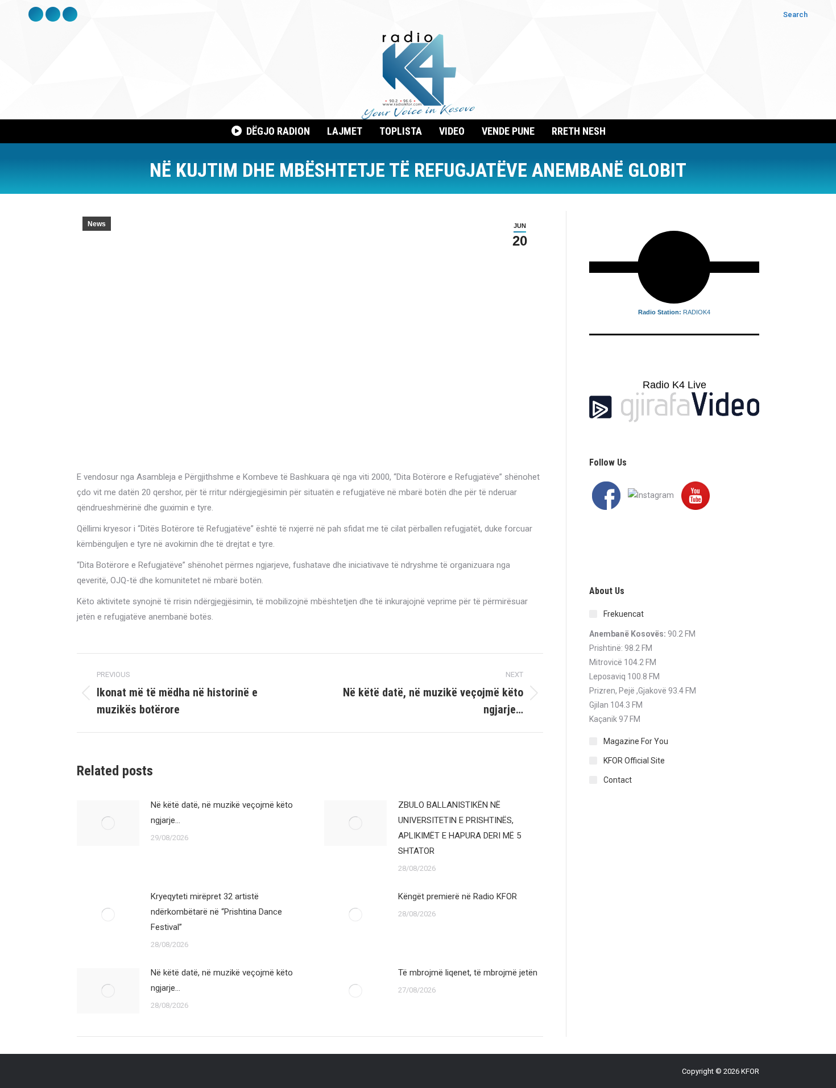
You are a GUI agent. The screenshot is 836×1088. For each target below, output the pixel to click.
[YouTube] (695, 494)
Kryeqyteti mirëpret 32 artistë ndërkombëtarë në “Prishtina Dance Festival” (216, 911)
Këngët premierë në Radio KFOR (457, 896)
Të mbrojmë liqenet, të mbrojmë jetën (467, 972)
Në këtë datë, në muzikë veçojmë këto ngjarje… (222, 812)
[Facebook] (606, 494)
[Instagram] (651, 494)
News (97, 224)
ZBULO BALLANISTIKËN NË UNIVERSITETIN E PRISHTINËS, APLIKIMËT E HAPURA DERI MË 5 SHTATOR (459, 828)
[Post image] (108, 823)
